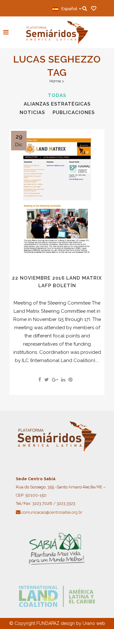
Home (55, 81)
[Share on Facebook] (39, 380)
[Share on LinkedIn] (63, 380)
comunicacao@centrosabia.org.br (52, 512)
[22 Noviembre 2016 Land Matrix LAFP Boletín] (57, 196)
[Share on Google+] (55, 380)
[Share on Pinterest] (70, 380)
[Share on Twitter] (46, 380)
